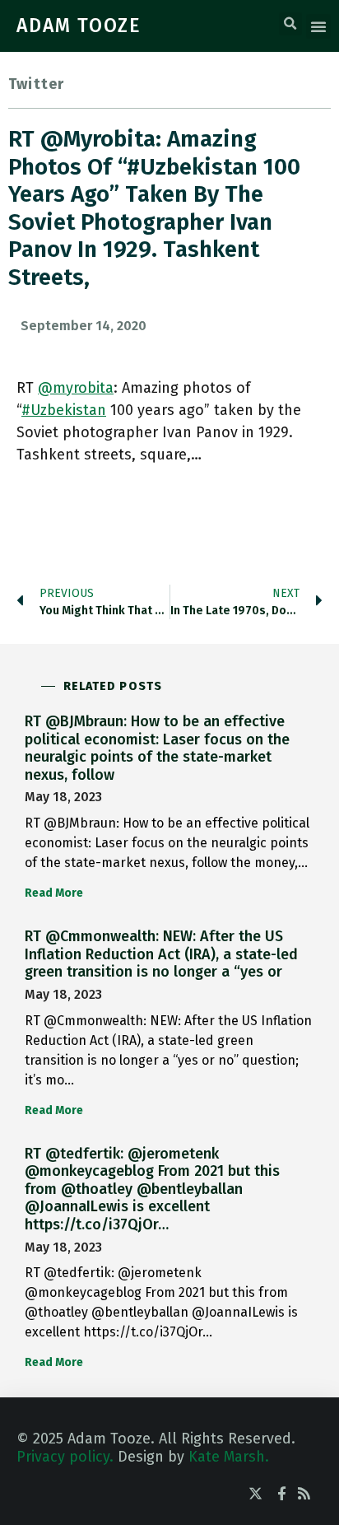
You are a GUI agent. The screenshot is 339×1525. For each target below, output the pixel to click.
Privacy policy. (65, 1457)
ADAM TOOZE (79, 25)
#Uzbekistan (63, 410)
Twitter (36, 84)
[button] (290, 23)
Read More (54, 893)
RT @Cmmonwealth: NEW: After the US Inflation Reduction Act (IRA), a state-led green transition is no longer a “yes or (161, 954)
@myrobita (76, 388)
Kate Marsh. (228, 1457)
